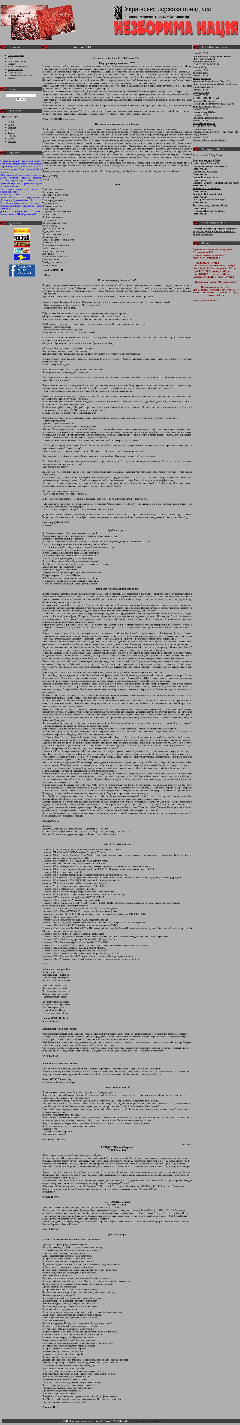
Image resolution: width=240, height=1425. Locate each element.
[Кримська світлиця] (22, 259)
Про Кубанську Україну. (205, 171)
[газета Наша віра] (22, 252)
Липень (11, 138)
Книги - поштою (15, 69)
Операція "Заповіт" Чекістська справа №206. (216, 183)
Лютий (11, 124)
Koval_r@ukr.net (135, 1421)
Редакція (12, 64)
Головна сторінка (16, 55)
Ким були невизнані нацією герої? (210, 166)
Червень (12, 136)
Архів (11, 58)
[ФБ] (22, 276)
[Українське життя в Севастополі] (22, 233)
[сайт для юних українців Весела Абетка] (22, 239)
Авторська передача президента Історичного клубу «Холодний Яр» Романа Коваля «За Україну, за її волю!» (215, 231)
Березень (12, 127)
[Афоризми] (21, 263)
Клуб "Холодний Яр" (18, 66)
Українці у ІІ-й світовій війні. (207, 194)
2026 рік (14, 116)
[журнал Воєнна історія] (22, 246)
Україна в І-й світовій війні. (207, 188)
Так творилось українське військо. (210, 205)
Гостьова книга (15, 72)
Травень (11, 133)
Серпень (12, 141)
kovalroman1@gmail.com (155, 1421)
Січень (11, 121)
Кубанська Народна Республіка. (209, 211)
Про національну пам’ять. (206, 177)
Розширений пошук (17, 61)
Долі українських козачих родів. (209, 199)
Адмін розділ (174, 1421)
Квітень (11, 130)
